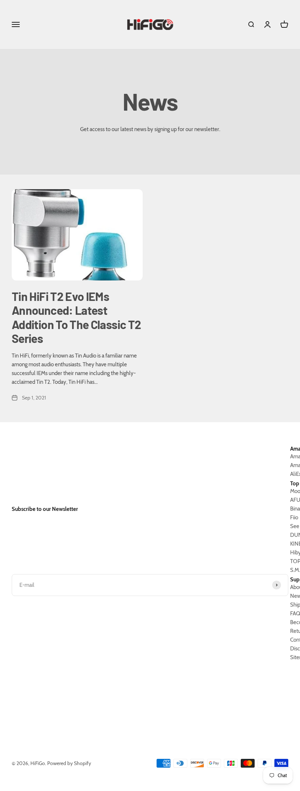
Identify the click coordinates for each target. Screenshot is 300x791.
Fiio (294, 517)
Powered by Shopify (69, 763)
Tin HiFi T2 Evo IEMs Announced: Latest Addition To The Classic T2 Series (76, 317)
